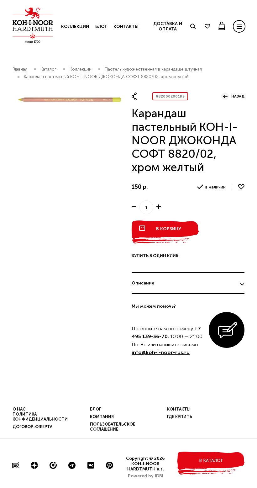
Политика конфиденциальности (40, 417)
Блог (101, 26)
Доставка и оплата (167, 26)
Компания (102, 416)
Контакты (126, 26)
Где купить (179, 416)
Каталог (48, 69)
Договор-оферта (32, 426)
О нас (19, 409)
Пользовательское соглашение (112, 427)
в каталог (211, 460)
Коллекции (75, 26)
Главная (20, 69)
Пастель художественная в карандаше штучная (153, 69)
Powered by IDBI (145, 476)
